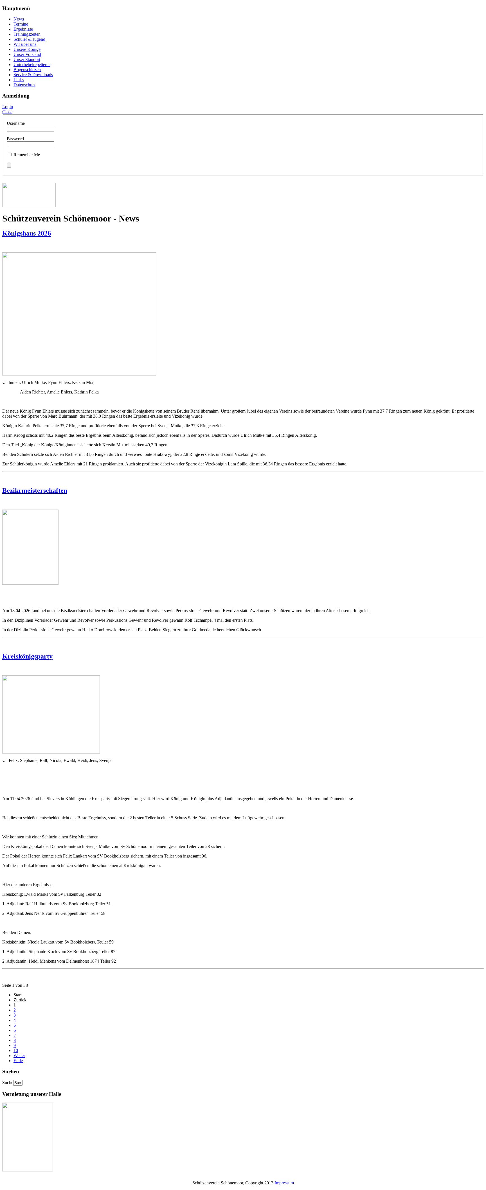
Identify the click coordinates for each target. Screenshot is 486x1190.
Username (16, 123)
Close (7, 111)
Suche (7, 1082)
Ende (18, 1060)
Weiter (19, 1055)
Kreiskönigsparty (27, 656)
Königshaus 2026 (26, 233)
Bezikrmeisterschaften (34, 490)
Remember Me (27, 154)
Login (7, 106)
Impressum (284, 1182)
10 (16, 1050)
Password (15, 138)
